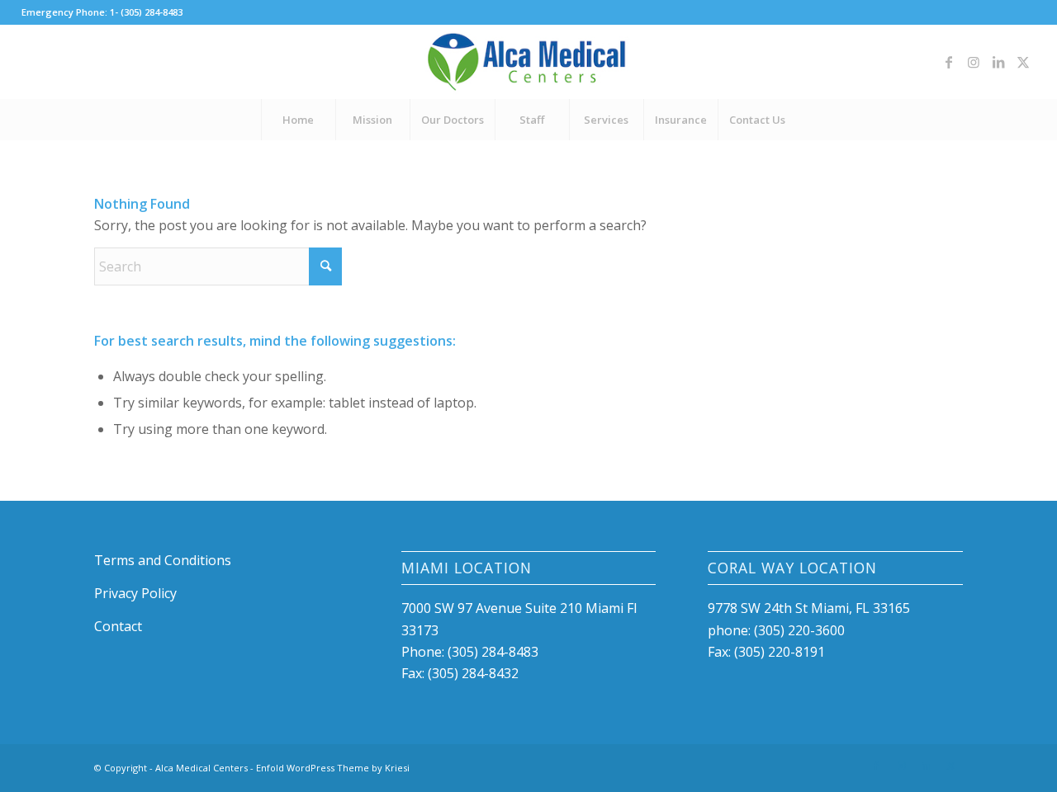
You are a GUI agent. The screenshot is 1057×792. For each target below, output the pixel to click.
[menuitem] (298, 119)
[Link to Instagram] (973, 62)
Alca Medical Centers (201, 767)
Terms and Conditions (162, 560)
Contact (118, 626)
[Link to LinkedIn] (998, 62)
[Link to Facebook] (948, 62)
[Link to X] (1023, 62)
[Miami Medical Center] (528, 62)
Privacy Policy (135, 593)
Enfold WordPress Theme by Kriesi (333, 767)
